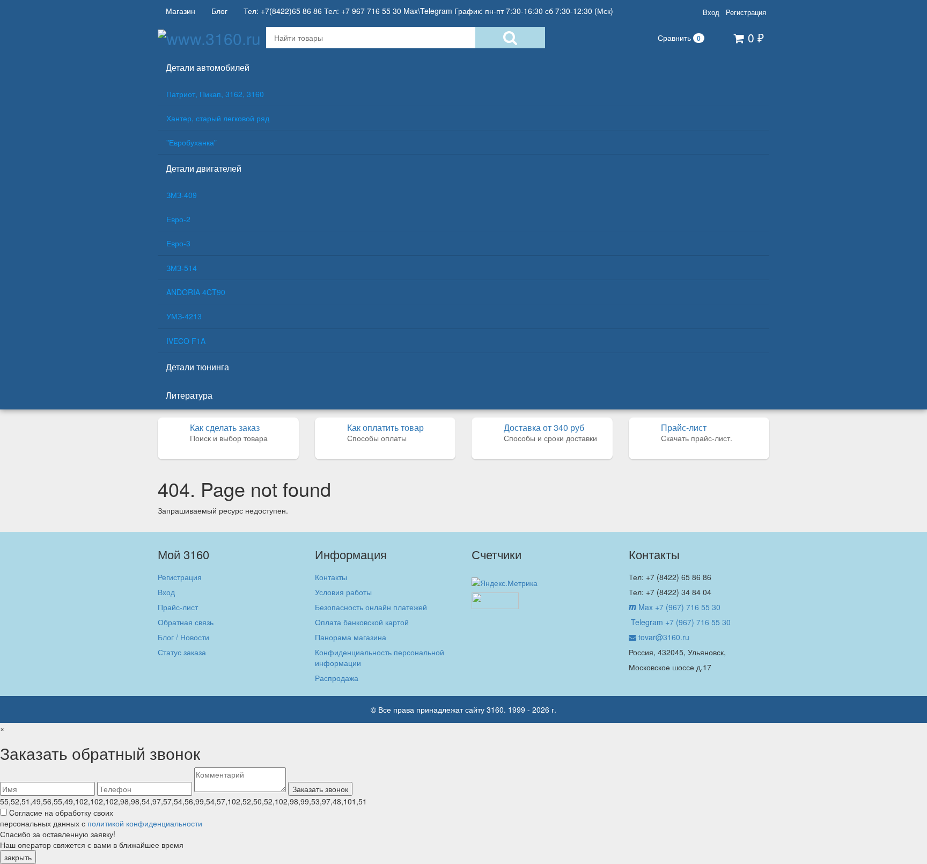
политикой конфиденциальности (144, 823)
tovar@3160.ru (662, 637)
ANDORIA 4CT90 (195, 292)
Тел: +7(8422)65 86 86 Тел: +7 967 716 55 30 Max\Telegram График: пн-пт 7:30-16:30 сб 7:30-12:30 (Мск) (428, 10)
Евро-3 (178, 243)
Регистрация (746, 12)
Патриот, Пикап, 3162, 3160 (215, 94)
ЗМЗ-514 (181, 267)
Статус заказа (182, 652)
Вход (711, 12)
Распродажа (336, 677)
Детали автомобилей (207, 67)
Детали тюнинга (197, 367)
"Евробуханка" (191, 142)
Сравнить (679, 37)
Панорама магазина (350, 637)
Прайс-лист (178, 607)
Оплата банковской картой (362, 622)
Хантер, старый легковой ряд (217, 118)
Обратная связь (186, 622)
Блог (219, 10)
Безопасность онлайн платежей (371, 607)
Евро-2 (178, 219)
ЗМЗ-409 (181, 194)
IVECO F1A (185, 340)
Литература (189, 395)
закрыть (18, 857)
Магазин (180, 10)
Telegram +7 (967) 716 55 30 (680, 622)
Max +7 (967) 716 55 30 (678, 607)
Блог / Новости (183, 637)
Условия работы (343, 592)
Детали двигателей (203, 168)
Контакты (331, 577)
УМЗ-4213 (184, 316)
